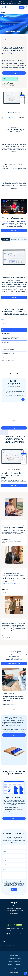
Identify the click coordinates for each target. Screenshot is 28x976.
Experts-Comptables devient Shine (14, 1)
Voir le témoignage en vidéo (9, 583)
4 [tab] (15, 420)
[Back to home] (4, 7)
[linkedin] (7, 921)
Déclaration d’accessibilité (14, 961)
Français (14, 968)
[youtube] (11, 921)
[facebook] (20, 921)
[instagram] (14, 921)
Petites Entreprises (17, 3)
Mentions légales (14, 955)
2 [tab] (13, 420)
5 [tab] (15, 709)
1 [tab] (12, 420)
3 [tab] (14, 420)
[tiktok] (17, 921)
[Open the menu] (25, 7)
